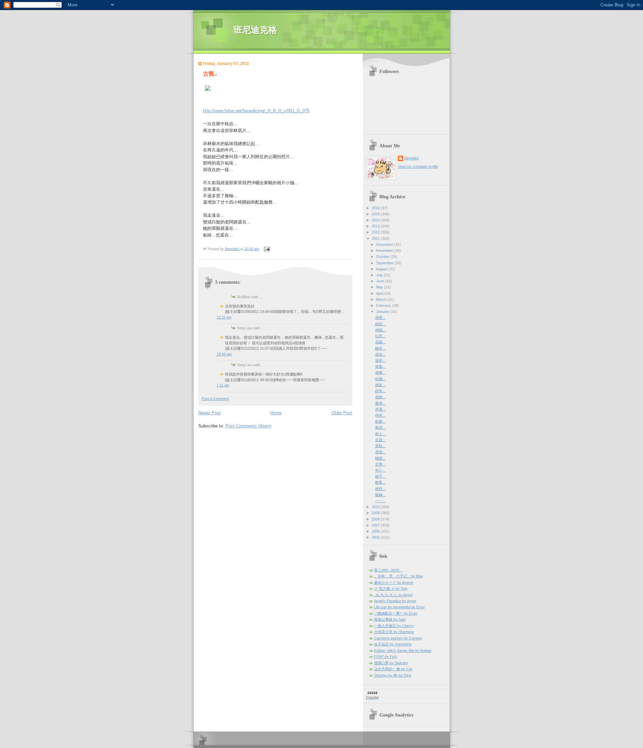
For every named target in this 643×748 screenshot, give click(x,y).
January (383, 312)
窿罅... (380, 495)
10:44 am (224, 354)
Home (276, 412)
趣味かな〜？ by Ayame (393, 583)
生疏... (380, 440)
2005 (376, 537)
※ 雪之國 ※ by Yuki (390, 589)
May (380, 287)
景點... (380, 446)
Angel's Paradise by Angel (395, 601)
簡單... (380, 415)
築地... (380, 354)
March (381, 299)
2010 (376, 507)
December (385, 245)
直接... (380, 452)
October (383, 257)
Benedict (412, 158)
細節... (380, 324)
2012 (376, 232)
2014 (376, 220)
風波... (380, 427)
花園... (380, 342)
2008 (376, 519)
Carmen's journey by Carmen (398, 638)
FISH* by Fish (385, 657)
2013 (376, 226)
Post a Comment (215, 399)
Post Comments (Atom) (248, 425)
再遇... (380, 409)
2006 (376, 531)
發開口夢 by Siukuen (391, 663)
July (380, 275)
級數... (380, 421)
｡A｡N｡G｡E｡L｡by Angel (393, 595)
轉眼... (380, 458)
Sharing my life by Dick (392, 675)
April (380, 293)
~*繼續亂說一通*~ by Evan (395, 613)
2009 (376, 513)
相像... (380, 372)
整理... (380, 403)
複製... (380, 366)
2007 (376, 525)
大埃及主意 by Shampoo (394, 632)
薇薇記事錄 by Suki (390, 619)
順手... (380, 476)
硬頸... (380, 489)
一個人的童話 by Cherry (394, 626)
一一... (380, 501)
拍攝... (380, 379)
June (380, 281)
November (385, 251)
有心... (380, 470)
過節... (380, 360)
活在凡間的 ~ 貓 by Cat (393, 669)
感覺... (380, 318)
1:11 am (223, 385)
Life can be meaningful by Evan (399, 607)
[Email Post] (266, 249)
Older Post (342, 412)
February (384, 305)
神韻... (380, 330)
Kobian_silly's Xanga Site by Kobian (402, 651)
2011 (376, 238)
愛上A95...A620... (388, 570)
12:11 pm (224, 317)
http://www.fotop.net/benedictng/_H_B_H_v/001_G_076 (256, 110)
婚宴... (380, 385)
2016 (376, 208)
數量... (380, 482)
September (385, 263)
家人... (380, 434)
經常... (380, 391)
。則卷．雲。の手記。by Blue (398, 576)
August (382, 269)
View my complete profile (418, 166)
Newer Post (209, 412)
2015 (376, 214)
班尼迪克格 (255, 30)
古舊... (380, 464)
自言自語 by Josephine (393, 644)
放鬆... (380, 397)
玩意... (380, 336)
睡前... (380, 348)
